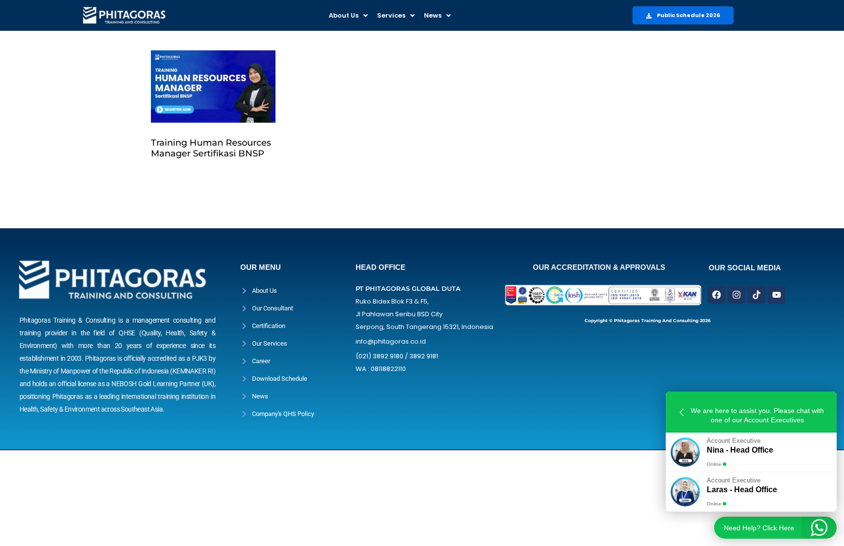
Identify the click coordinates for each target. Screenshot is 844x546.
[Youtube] (776, 295)
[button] (348, 15)
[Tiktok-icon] (756, 295)
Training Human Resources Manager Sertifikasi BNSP (211, 148)
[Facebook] (716, 295)
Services (391, 15)
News (433, 15)
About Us (344, 15)
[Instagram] (736, 295)
